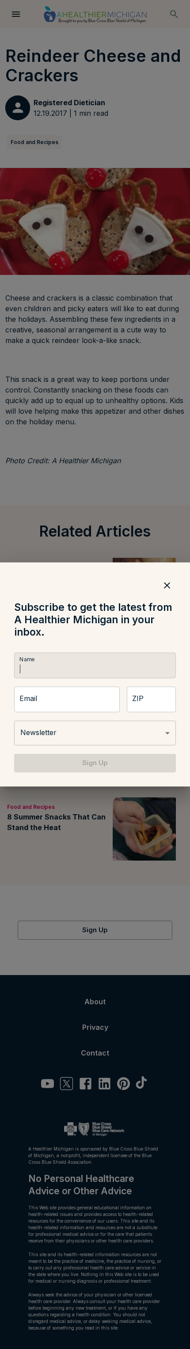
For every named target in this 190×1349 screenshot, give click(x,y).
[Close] (167, 585)
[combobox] (95, 732)
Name (26, 659)
